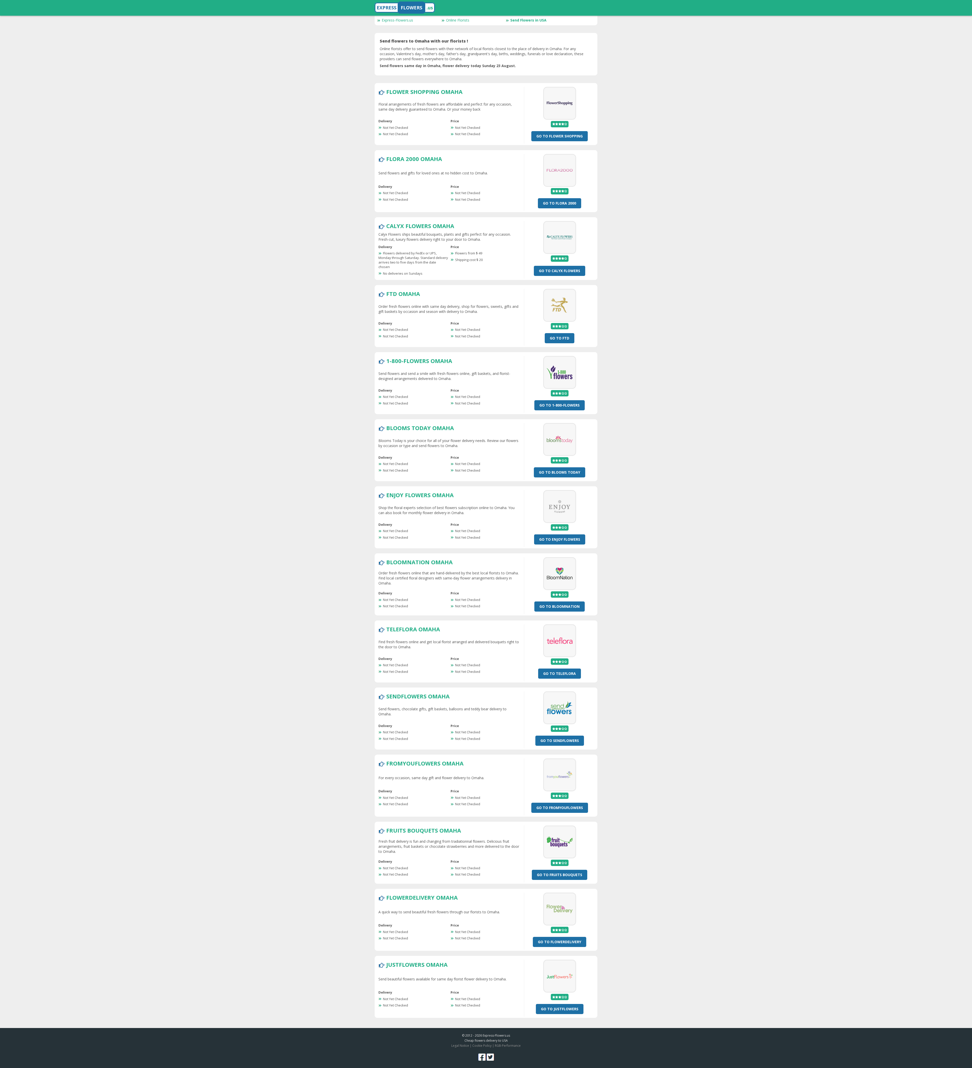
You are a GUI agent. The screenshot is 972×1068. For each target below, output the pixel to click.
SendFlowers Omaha (418, 696)
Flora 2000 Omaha (414, 159)
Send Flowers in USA (528, 20)
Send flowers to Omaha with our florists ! (424, 41)
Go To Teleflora (559, 673)
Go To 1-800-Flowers (559, 405)
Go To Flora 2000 (559, 203)
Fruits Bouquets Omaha (423, 830)
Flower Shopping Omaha (424, 91)
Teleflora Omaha (413, 629)
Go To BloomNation (559, 606)
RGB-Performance (508, 1045)
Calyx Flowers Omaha (420, 226)
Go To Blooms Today (559, 472)
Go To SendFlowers (559, 740)
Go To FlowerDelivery (559, 941)
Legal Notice (460, 1045)
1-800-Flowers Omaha (419, 361)
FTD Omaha (403, 293)
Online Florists (457, 20)
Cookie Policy (482, 1045)
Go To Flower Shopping (559, 136)
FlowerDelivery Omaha (422, 897)
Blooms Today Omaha (420, 428)
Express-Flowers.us (397, 20)
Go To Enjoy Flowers (559, 539)
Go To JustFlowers (559, 1008)
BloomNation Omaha (419, 562)
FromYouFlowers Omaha (424, 763)
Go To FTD (559, 338)
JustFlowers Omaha (417, 964)
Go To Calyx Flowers (559, 270)
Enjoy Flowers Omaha (420, 495)
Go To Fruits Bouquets (559, 874)
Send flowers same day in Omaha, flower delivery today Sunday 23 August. (448, 65)
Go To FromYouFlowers (559, 807)
